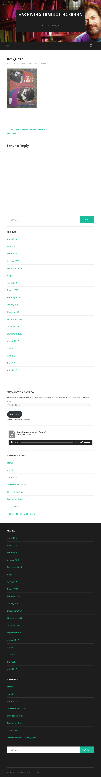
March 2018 (12, 290)
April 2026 (12, 239)
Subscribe (14, 414)
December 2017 (14, 312)
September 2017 (14, 333)
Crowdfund (12, 477)
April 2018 (12, 283)
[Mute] (81, 442)
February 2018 (13, 297)
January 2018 (13, 304)
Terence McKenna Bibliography (21, 513)
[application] (50, 442)
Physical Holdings (15, 492)
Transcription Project (16, 484)
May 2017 (11, 363)
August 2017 (13, 341)
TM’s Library (13, 506)
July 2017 (11, 348)
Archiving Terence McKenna (50, 14)
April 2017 (12, 370)
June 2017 (11, 355)
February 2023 (13, 253)
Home (10, 462)
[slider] (87, 442)
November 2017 (14, 319)
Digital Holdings (14, 499)
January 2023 (13, 261)
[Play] (12, 442)
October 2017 (13, 326)
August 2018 (13, 275)
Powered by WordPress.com (23, 772)
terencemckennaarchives (33, 63)
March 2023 (12, 246)
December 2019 (14, 268)
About (10, 470)
